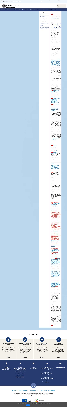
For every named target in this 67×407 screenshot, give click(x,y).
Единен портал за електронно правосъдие (12, 1)
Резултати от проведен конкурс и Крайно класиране (55, 19)
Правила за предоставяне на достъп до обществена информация (44, 28)
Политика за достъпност (34, 390)
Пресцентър (17, 9)
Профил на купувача (43, 18)
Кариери (41, 25)
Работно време (42, 16)
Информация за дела (35, 9)
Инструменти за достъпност (42, 1)
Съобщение (56, 249)
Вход (8, 357)
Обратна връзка (52, 9)
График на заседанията (44, 23)
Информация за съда (6, 9)
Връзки (44, 9)
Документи (24, 9)
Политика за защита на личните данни (48, 390)
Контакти (41, 14)
